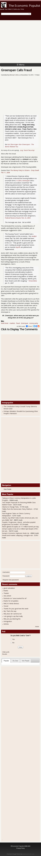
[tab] (6, 661)
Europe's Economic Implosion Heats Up (15, 533)
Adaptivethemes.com (28, 854)
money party (33, 323)
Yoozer (6, 606)
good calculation (9, 588)
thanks (6, 591)
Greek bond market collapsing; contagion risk (17, 535)
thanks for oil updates (11, 601)
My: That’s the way (10, 611)
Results (4, 654)
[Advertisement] (20, 41)
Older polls (5, 652)
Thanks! (6, 593)
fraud (18, 323)
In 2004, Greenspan (23, 181)
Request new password (11, 580)
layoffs (18, 247)
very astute (7, 596)
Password (6, 576)
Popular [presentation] (6, 661)
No (13, 643)
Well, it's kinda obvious (11, 603)
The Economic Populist (24, 6)
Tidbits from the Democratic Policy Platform (17, 509)
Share (30, 326)
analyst (34, 236)
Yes (13, 639)
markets (12, 323)
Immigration (8, 621)
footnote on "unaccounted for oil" (15, 598)
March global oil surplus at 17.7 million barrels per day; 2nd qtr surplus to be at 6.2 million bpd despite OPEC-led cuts (20, 529)
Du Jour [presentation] (15, 661)
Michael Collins (14, 75)
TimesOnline (32, 281)
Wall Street (4, 323)
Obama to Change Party (10, 507)
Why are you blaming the (12, 619)
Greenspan (24, 323)
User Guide (7, 489)
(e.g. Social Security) (27, 150)
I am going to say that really (13, 616)
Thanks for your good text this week (16, 609)
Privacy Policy (20, 848)
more (37, 626)
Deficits (6, 624)
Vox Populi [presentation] (25, 661)
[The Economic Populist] (3, 7)
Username (6, 572)
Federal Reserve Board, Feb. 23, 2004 (17, 218)
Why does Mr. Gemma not (13, 614)
